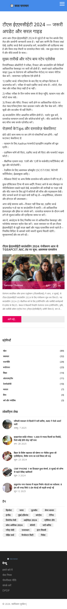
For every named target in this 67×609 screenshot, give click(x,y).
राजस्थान (25, 529)
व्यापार (33, 389)
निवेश (43, 535)
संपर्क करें (6, 585)
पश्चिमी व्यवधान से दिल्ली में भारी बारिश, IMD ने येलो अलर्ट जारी (37, 422)
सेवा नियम (7, 575)
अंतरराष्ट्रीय (33, 378)
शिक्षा (33, 372)
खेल (33, 350)
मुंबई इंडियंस (23, 515)
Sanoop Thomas (13, 285)
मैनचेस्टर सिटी (27, 535)
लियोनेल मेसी (11, 520)
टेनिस (51, 515)
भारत (22, 510)
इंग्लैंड (8, 515)
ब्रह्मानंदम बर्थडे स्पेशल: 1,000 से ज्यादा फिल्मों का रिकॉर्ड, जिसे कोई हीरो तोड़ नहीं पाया (37, 438)
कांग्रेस (38, 515)
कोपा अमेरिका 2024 (14, 525)
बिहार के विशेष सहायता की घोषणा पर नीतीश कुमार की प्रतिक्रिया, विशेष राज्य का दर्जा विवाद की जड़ (35, 454)
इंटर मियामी (41, 529)
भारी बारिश (47, 525)
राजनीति (33, 361)
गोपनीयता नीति (9, 580)
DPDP (6, 590)
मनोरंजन (33, 367)
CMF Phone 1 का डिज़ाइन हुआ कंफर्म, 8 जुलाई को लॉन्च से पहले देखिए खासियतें (38, 470)
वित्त (33, 394)
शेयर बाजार (49, 510)
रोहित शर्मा (10, 535)
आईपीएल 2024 (30, 520)
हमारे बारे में (7, 570)
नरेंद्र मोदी (10, 529)
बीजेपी (32, 525)
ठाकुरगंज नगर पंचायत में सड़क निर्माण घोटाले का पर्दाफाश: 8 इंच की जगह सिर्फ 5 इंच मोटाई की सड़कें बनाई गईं (38, 486)
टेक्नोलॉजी (33, 383)
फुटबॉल (34, 510)
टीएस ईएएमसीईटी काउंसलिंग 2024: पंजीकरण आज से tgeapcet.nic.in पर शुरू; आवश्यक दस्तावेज (30, 248)
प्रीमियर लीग (49, 520)
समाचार (33, 356)
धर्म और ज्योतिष (33, 400)
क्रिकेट (9, 510)
